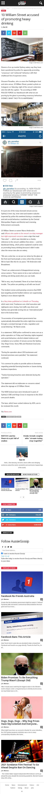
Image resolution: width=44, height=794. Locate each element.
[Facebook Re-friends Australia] (7, 483)
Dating (20, 788)
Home (2, 8)
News (8, 8)
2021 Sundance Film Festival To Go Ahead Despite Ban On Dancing (20, 766)
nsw (19, 417)
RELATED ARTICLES (13, 474)
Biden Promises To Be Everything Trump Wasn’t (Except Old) (36, 491)
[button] (40, 3)
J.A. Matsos (5, 599)
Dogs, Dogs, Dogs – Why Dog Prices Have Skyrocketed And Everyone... (20, 722)
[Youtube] (11, 547)
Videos (32, 785)
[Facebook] (2, 547)
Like (39, 510)
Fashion (12, 788)
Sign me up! (5, 556)
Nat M (5, 27)
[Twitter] (8, 547)
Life (38, 785)
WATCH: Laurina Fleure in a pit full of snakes (10, 438)
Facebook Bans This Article (21, 489)
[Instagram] (5, 547)
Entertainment (22, 785)
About (26, 788)
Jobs (32, 788)
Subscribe (37, 525)
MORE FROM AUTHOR (30, 474)
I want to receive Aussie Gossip (14, 553)
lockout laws (11, 417)
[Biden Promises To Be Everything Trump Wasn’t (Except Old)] (36, 483)
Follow (38, 515)
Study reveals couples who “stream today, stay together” (33, 438)
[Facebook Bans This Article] (22, 483)
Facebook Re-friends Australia (6, 489)
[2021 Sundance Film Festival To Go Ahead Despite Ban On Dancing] (22, 751)
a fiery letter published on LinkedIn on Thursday (20, 301)
